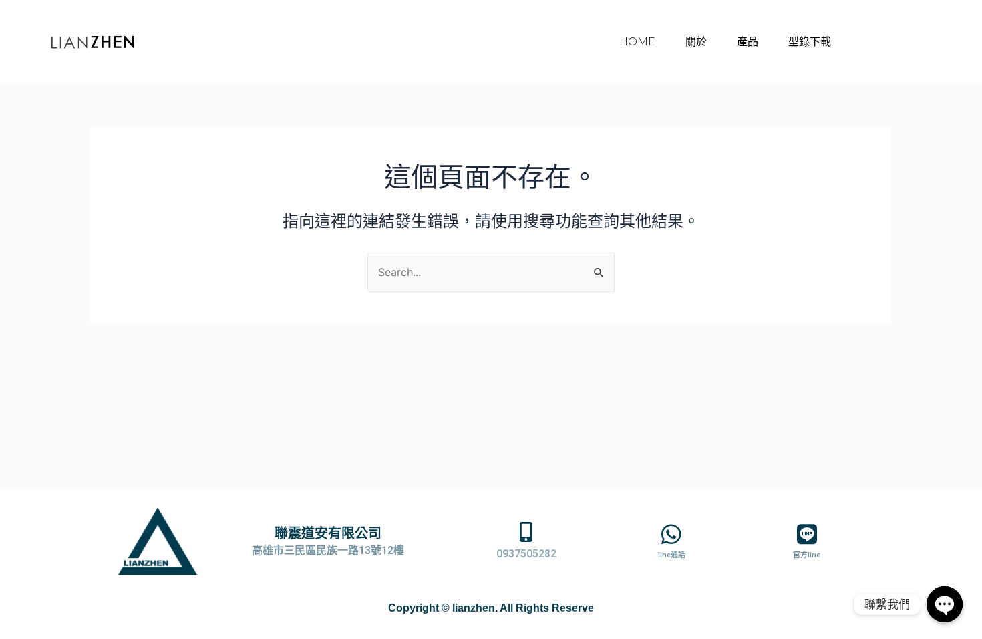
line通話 (671, 555)
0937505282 (526, 553)
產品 (747, 41)
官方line (806, 555)
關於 (696, 41)
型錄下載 (809, 41)
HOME (637, 41)
